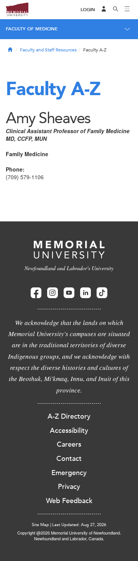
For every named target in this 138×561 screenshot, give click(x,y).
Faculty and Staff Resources (48, 50)
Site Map (40, 524)
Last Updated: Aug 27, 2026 (79, 524)
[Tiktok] (102, 293)
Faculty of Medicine (32, 28)
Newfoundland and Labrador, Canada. (69, 538)
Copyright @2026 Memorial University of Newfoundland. (69, 533)
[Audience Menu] (104, 9)
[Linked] (85, 293)
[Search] (116, 9)
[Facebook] (36, 293)
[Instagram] (52, 293)
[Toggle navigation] (127, 9)
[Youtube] (69, 293)
